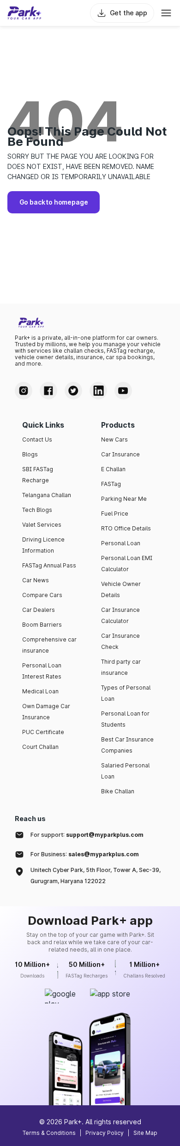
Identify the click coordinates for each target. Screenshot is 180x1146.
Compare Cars (42, 595)
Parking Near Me (124, 498)
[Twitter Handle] (73, 390)
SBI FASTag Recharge (37, 475)
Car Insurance (120, 454)
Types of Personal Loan (125, 693)
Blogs (30, 454)
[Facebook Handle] (48, 390)
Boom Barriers (42, 624)
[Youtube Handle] (123, 390)
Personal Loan (120, 543)
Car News (35, 580)
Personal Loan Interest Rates (41, 671)
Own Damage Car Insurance (46, 712)
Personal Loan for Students (125, 719)
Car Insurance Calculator (120, 615)
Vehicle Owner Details (121, 589)
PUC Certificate (43, 732)
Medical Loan (40, 691)
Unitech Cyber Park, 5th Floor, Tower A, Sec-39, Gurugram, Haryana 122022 (95, 875)
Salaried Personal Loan (125, 771)
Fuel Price (114, 513)
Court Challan (40, 746)
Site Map (145, 1132)
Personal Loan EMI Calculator (126, 563)
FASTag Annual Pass (49, 565)
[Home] (24, 12)
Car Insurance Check (120, 641)
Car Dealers (38, 609)
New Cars (114, 439)
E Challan (113, 469)
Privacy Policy (104, 1132)
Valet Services (41, 524)
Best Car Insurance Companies (127, 745)
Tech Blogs (37, 509)
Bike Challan (117, 791)
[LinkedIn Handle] (98, 390)
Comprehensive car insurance (49, 645)
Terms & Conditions (49, 1132)
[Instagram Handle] (23, 390)
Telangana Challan (46, 495)
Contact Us (37, 439)
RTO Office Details (126, 528)
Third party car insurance (121, 667)
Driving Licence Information (43, 545)
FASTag (111, 483)
